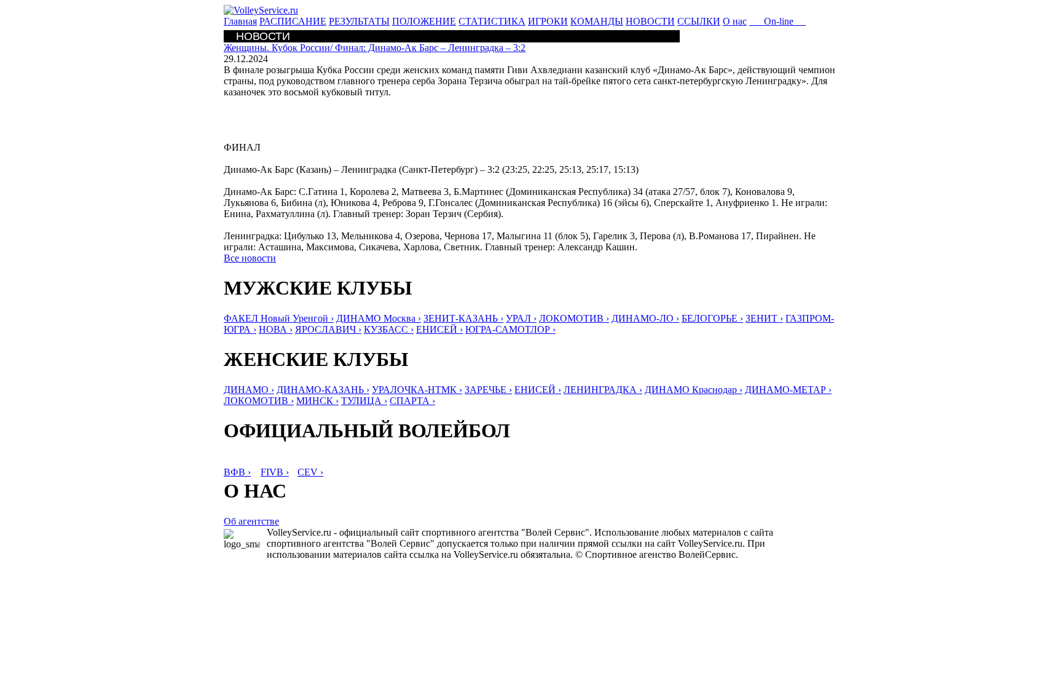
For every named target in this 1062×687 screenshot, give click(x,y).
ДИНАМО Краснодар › (693, 389)
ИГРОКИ (548, 21)
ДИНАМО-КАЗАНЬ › (323, 389)
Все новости (250, 258)
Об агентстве (251, 521)
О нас (735, 21)
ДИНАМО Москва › (378, 318)
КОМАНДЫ (596, 21)
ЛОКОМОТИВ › (574, 318)
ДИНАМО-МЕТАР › (788, 389)
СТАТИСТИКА (491, 21)
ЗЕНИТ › (764, 318)
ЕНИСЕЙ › (439, 329)
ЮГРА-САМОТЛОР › (510, 329)
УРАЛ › (521, 318)
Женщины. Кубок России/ (374, 47)
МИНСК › (317, 400)
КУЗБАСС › (389, 329)
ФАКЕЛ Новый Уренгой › (279, 318)
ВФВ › (237, 472)
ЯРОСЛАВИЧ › (328, 329)
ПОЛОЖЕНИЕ (424, 21)
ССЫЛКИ (698, 21)
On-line (777, 21)
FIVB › (275, 472)
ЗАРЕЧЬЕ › (488, 389)
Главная (240, 21)
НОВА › (276, 329)
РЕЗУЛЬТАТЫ (359, 21)
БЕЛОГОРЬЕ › (712, 318)
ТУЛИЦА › (364, 400)
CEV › (310, 472)
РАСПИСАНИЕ (292, 21)
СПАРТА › (412, 400)
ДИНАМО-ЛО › (645, 318)
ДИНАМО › (249, 389)
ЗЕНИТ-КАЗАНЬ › (463, 318)
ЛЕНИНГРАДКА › (603, 389)
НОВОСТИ (650, 21)
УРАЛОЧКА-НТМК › (417, 389)
